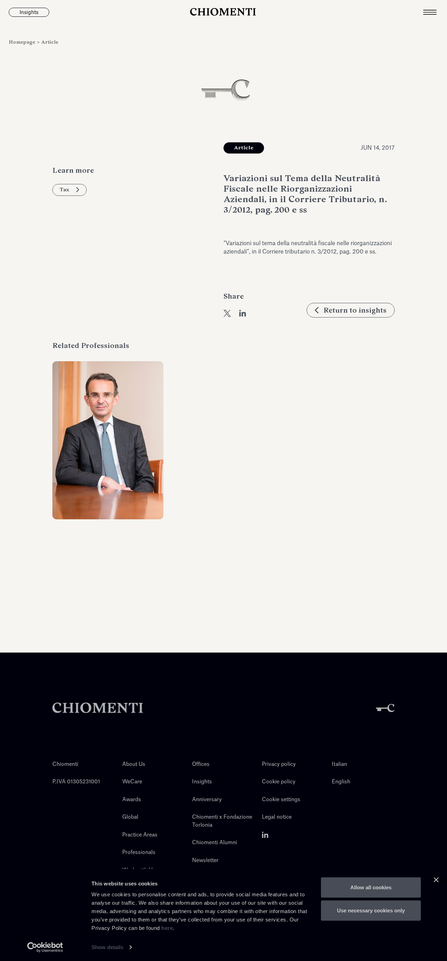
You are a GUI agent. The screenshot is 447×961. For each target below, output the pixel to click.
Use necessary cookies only (371, 910)
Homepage (23, 42)
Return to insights (355, 310)
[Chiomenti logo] (97, 708)
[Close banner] (436, 879)
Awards (131, 799)
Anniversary (207, 799)
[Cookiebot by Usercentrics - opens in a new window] (45, 947)
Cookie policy (278, 781)
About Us (133, 764)
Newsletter (205, 860)
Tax (64, 189)
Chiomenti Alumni (214, 842)
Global (130, 817)
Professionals (138, 852)
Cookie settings (281, 799)
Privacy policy (279, 764)
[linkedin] (242, 313)
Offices (201, 764)
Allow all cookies (370, 887)
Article (49, 42)
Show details (107, 947)
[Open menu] (435, 12)
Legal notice (277, 817)
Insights (202, 781)
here (167, 928)
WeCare (132, 781)
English (341, 781)
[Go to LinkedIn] (265, 835)
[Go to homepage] (223, 12)
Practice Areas (139, 835)
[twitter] (227, 313)
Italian (339, 764)
